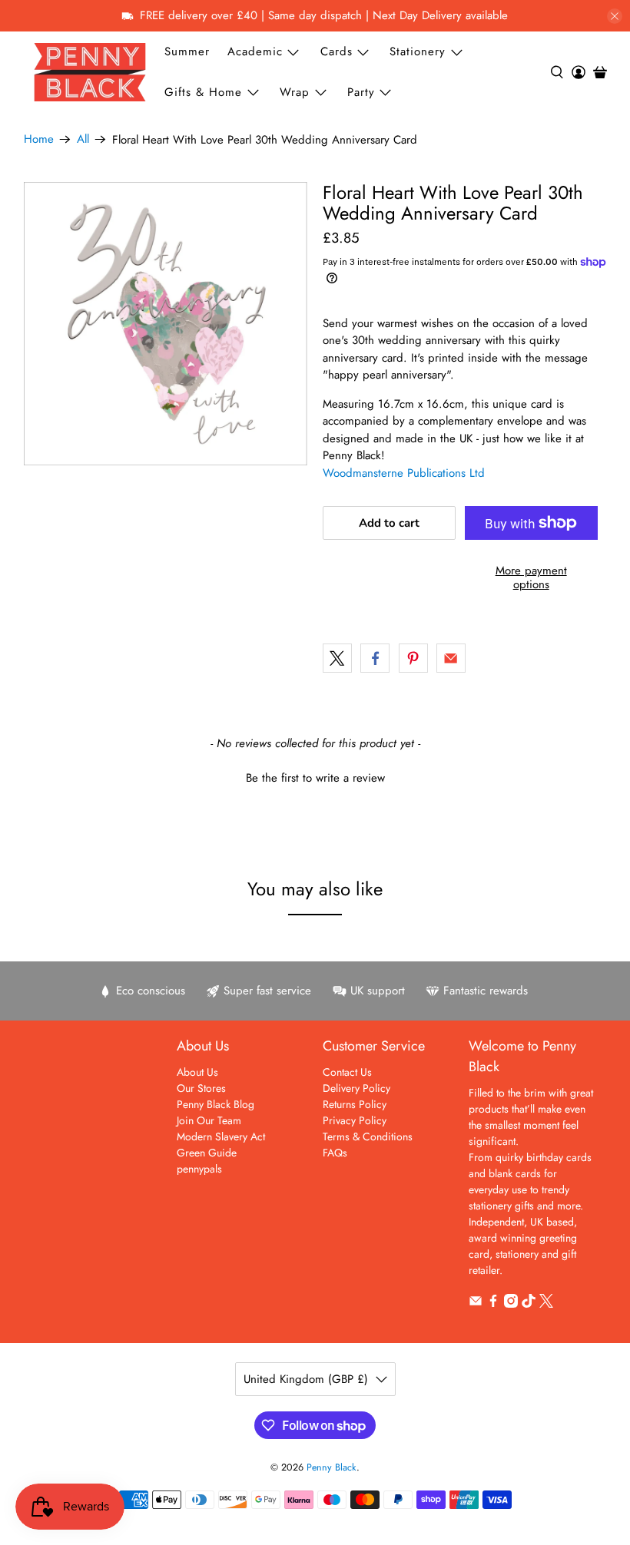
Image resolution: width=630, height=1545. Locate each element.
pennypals (199, 1168)
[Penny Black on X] (546, 1304)
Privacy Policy (354, 1120)
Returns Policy (354, 1104)
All (83, 139)
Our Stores (201, 1088)
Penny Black (331, 1467)
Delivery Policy (356, 1088)
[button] (315, 776)
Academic (255, 51)
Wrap (295, 92)
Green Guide (207, 1152)
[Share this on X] (337, 658)
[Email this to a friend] (451, 658)
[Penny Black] (90, 72)
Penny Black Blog (215, 1104)
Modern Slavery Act (221, 1136)
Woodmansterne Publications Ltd (404, 473)
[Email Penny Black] (475, 1304)
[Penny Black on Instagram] (511, 1304)
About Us (197, 1072)
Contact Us (347, 1072)
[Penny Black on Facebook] (493, 1304)
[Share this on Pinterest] (413, 658)
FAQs (335, 1152)
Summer (187, 51)
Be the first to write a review (315, 778)
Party (361, 92)
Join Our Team (209, 1120)
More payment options (531, 577)
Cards (336, 51)
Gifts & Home (203, 92)
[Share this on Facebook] (375, 658)
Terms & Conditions (368, 1136)
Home (39, 139)
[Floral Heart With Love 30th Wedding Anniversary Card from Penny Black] (166, 324)
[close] (614, 16)
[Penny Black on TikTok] (529, 1304)
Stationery (418, 51)
